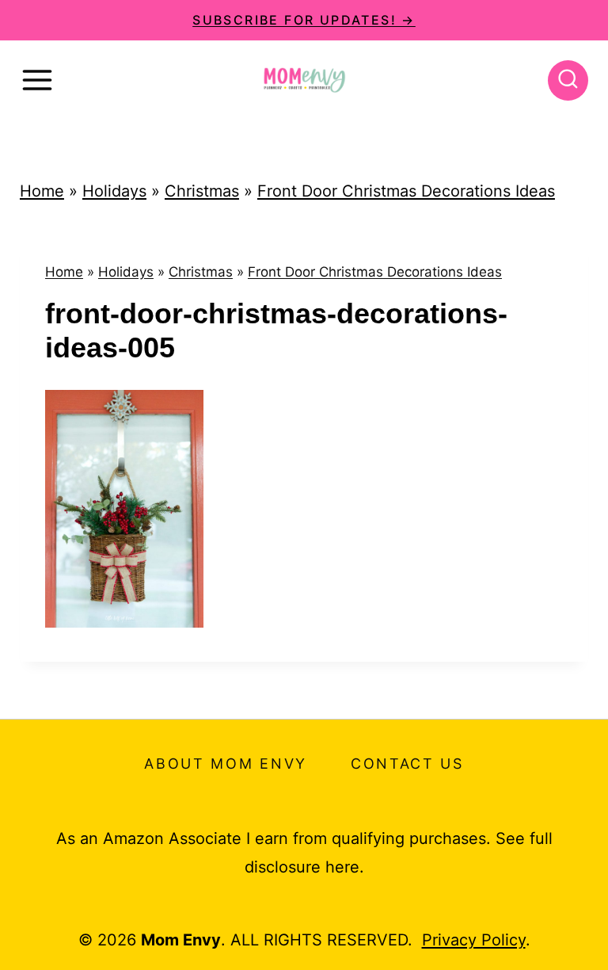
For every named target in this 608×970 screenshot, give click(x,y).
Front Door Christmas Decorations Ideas (406, 190)
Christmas (202, 190)
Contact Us (407, 763)
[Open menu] (37, 80)
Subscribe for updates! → (304, 20)
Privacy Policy (474, 939)
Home (42, 190)
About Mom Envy (225, 763)
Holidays (114, 190)
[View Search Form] (568, 80)
